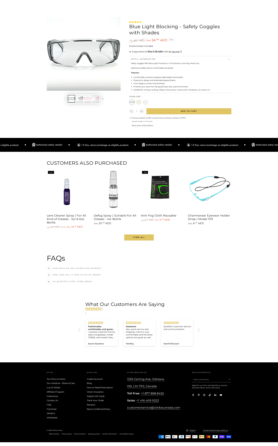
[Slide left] (64, 98)
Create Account (95, 379)
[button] (180, 51)
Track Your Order (95, 400)
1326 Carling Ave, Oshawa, (145, 379)
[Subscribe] (229, 379)
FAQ (49, 405)
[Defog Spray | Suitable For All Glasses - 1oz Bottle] (115, 191)
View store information (142, 125)
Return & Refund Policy (98, 409)
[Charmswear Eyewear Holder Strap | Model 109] (209, 191)
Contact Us (52, 400)
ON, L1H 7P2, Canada (142, 386)
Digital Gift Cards (96, 396)
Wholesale (52, 417)
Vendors (51, 413)
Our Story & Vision (56, 379)
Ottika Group (57, 430)
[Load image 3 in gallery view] (87, 99)
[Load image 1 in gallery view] (71, 99)
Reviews (91, 405)
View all (139, 237)
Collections (52, 396)
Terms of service (80, 434)
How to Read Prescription (100, 387)
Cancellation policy (126, 434)
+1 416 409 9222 (147, 400)
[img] (140, 309)
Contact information (109, 434)
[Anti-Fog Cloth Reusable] (162, 191)
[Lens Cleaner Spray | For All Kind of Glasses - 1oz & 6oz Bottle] (68, 191)
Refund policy (54, 434)
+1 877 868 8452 (152, 393)
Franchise (51, 409)
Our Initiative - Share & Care (61, 383)
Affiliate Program (55, 392)
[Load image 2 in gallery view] (79, 99)
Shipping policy (94, 434)
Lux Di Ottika (53, 387)
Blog (89, 383)
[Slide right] (103, 98)
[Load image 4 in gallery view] (95, 99)
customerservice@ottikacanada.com (153, 407)
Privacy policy (67, 434)
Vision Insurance (95, 392)
